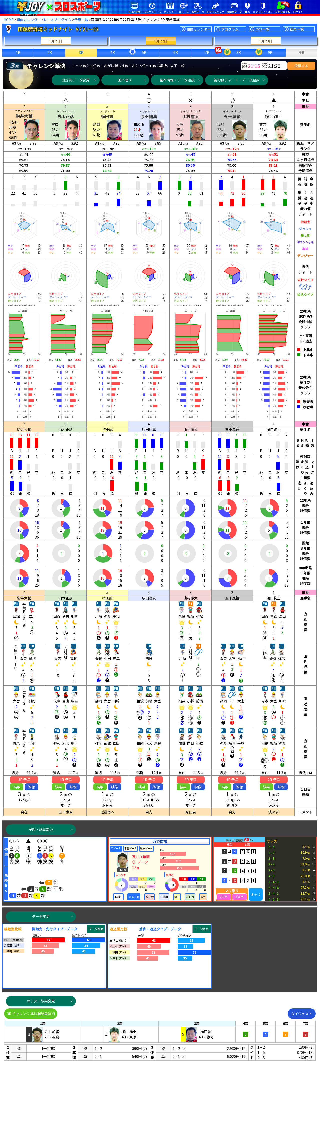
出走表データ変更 (76, 79)
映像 (31, 786)
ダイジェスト (301, 1013)
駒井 (203, 897)
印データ (116, 848)
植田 (177, 897)
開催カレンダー (28, 19)
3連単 (240, 896)
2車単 (224, 896)
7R (207, 52)
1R (18, 52)
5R (144, 52)
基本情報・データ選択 (177, 79)
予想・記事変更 (41, 829)
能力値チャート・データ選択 (237, 79)
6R (176, 52)
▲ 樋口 (118, 897)
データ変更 (41, 916)
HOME (9, 19)
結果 (17, 786)
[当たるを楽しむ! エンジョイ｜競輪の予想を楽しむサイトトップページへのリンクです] (59, 6)
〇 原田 (164, 897)
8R (238, 52)
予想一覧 (81, 19)
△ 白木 (190, 897)
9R (270, 52)
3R (81, 52)
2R (50, 52)
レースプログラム (58, 19)
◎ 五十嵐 (134, 897)
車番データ (130, 848)
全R (301, 52)
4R (112, 52)
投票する (301, 65)
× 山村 (150, 897)
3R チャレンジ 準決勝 (31, 1013)
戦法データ (146, 848)
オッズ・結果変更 (41, 1000)
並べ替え (125, 79)
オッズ (255, 894)
